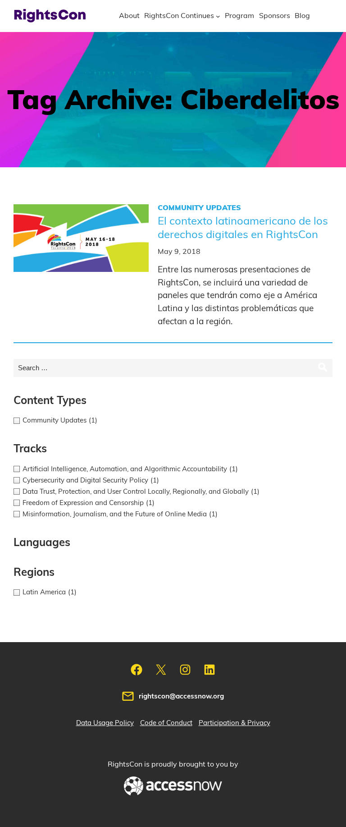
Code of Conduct (166, 723)
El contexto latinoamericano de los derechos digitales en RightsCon (243, 228)
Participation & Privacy (234, 723)
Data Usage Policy (105, 723)
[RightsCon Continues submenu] (218, 16)
